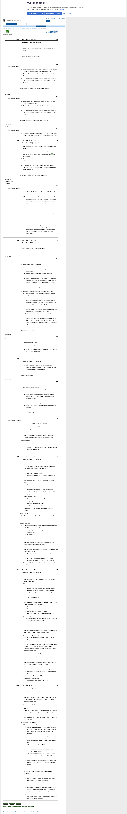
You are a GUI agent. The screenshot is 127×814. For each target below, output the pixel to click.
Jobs (24, 811)
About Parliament (30, 24)
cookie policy (64, 9)
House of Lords (15, 26)
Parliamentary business (11, 24)
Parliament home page (10, 28)
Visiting (42, 24)
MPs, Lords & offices (21, 24)
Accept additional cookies (35, 13)
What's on (20, 26)
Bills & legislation (26, 26)
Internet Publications (54, 31)
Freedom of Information (19, 811)
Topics (57, 26)
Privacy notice (39, 811)
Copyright (34, 811)
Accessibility (47, 18)
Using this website (29, 811)
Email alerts (53, 18)
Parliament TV (49, 26)
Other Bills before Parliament (52, 32)
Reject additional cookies (53, 13)
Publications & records (41, 26)
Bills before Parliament (33, 28)
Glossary (8, 811)
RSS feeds (58, 18)
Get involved (37, 24)
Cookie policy (44, 811)
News (54, 26)
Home (4, 24)
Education (47, 24)
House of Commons (7, 26)
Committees (33, 26)
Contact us (63, 18)
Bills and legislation (26, 28)
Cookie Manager (49, 811)
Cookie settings (67, 13)
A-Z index (4, 811)
